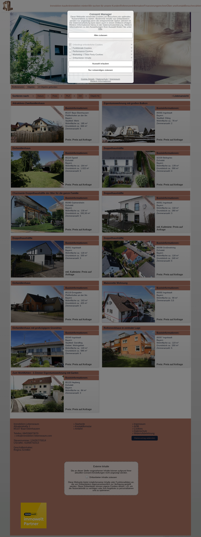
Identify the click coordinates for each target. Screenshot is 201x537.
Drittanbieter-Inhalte (82, 58)
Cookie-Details (87, 79)
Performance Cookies (83, 51)
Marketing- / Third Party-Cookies (88, 54)
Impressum (115, 79)
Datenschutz (102, 79)
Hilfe (100, 29)
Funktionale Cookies (82, 48)
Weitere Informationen (100, 81)
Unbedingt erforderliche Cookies (88, 44)
